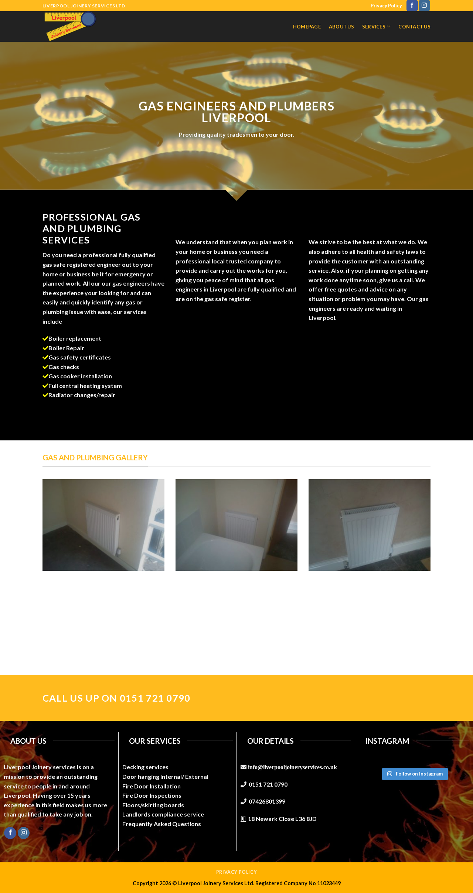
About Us (341, 27)
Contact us (414, 27)
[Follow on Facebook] (412, 5)
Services (373, 27)
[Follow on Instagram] (424, 5)
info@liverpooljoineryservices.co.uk (292, 767)
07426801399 (267, 801)
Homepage (307, 27)
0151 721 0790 (268, 784)
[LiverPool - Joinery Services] (75, 26)
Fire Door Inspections (151, 795)
